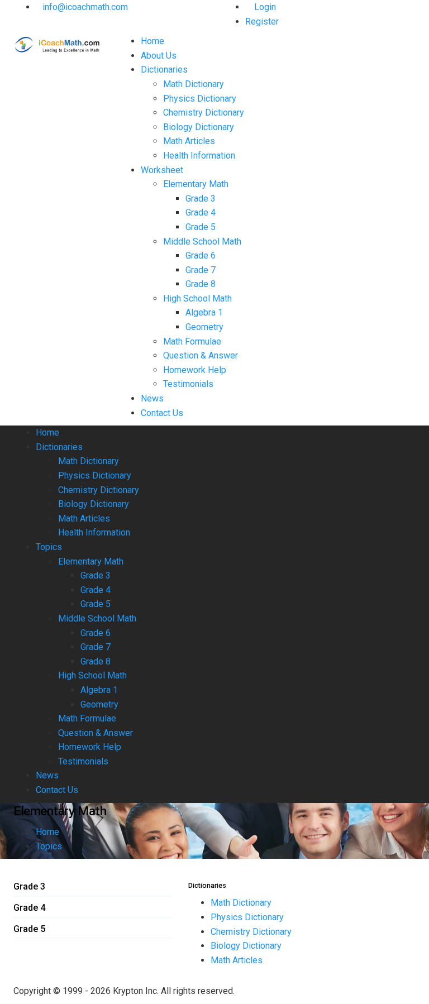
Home (152, 41)
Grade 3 (200, 198)
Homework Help (194, 370)
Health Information (199, 155)
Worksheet (162, 170)
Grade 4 (200, 212)
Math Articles (189, 141)
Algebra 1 (204, 312)
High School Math (197, 298)
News (152, 398)
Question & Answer (200, 355)
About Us (159, 55)
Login (264, 7)
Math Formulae (192, 341)
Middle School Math (202, 241)
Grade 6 (200, 255)
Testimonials (188, 384)
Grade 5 (200, 227)
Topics (49, 547)
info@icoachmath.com (85, 7)
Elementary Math (195, 184)
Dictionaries (164, 69)
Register (262, 21)
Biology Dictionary (198, 127)
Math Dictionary (193, 84)
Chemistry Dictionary (203, 112)
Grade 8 (200, 284)
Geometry (204, 327)
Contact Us (162, 413)
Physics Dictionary (199, 98)
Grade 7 (200, 270)
